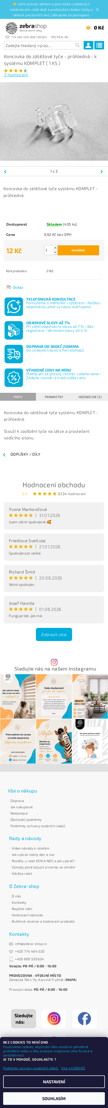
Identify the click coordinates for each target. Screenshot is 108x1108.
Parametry (54, 397)
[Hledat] (77, 45)
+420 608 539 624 (29, 959)
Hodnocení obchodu (54, 484)
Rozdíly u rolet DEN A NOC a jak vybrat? (43, 861)
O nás (16, 896)
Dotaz (18, 287)
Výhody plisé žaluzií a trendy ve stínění (43, 867)
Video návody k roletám (30, 848)
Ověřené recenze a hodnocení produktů (43, 921)
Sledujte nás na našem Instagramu (55, 668)
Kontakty (19, 902)
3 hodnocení (16, 74)
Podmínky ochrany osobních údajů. (30, 1068)
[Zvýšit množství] (55, 247)
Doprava (17, 801)
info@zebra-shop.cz (31, 944)
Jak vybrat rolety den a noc (33, 854)
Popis (18, 397)
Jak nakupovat (21, 807)
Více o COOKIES (73, 1068)
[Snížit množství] (55, 252)
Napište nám (22, 909)
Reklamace (19, 813)
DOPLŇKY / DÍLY (25, 454)
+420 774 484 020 (30, 951)
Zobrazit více (54, 634)
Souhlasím (54, 1098)
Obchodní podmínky (26, 819)
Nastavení (54, 1081)
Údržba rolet (22, 873)
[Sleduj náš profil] (54, 1018)
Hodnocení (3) (90, 397)
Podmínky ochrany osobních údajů (37, 826)
